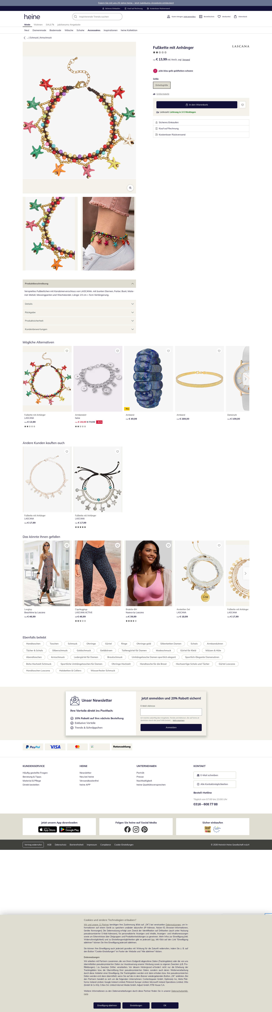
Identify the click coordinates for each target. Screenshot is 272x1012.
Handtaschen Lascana (38, 670)
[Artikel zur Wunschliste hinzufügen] (242, 104)
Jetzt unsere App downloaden (59, 822)
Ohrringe (91, 643)
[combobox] (103, 16)
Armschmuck (46, 37)
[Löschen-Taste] (119, 16)
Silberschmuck (59, 650)
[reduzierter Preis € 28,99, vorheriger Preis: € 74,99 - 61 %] (97, 379)
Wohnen (38, 24)
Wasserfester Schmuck (103, 670)
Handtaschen (33, 643)
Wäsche (69, 30)
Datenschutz (60, 844)
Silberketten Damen (170, 643)
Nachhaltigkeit (144, 780)
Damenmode (39, 30)
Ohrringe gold (144, 643)
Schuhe (80, 30)
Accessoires (94, 30)
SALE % (50, 24)
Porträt (140, 772)
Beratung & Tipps (32, 776)
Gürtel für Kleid (188, 650)
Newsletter (85, 772)
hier (153, 939)
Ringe (124, 643)
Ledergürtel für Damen (86, 657)
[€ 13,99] (47, 379)
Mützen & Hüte (213, 650)
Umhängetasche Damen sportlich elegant (154, 657)
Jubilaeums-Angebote (68, 24)
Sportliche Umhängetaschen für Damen (81, 663)
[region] (136, 963)
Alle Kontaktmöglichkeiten (214, 784)
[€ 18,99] (199, 573)
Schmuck (34, 37)
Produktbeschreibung (36, 283)
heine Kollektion (129, 30)
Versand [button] (186, 59)
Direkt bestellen (31, 784)
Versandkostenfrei (89, 780)
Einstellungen (136, 1005)
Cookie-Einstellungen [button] (123, 844)
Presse (140, 776)
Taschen (54, 643)
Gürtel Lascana (227, 663)
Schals (194, 643)
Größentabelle (162, 94)
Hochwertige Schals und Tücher (192, 663)
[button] (24, 38)
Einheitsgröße (162, 85)
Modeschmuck (163, 650)
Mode (27, 24)
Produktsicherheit (34, 320)
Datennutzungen (173, 924)
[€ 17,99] (47, 479)
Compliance (105, 844)
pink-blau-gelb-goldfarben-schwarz (176, 71)
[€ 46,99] (47, 573)
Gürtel (108, 643)
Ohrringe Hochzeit (121, 663)
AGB (49, 844)
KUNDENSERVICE (34, 766)
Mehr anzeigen (178, 720)
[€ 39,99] (148, 573)
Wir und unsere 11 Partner (96, 924)
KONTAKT (200, 766)
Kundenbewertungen (36, 329)
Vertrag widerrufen (33, 844)
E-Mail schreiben (207, 776)
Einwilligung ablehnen (107, 1005)
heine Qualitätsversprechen (151, 784)
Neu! (26, 30)
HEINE (83, 766)
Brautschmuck (114, 657)
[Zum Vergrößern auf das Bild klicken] (130, 187)
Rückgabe (30, 312)
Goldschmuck (84, 650)
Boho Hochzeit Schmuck (38, 663)
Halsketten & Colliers (70, 670)
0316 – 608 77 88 (206, 804)
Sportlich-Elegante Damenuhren (202, 657)
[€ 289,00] (199, 379)
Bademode (55, 30)
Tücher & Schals (34, 650)
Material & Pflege (32, 780)
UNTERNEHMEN (147, 766)
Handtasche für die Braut (153, 663)
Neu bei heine (87, 776)
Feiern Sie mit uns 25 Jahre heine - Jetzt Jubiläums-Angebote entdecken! (136, 2)
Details (28, 303)
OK (164, 1005)
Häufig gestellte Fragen (35, 772)
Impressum (92, 844)
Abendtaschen (34, 657)
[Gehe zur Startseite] (32, 16)
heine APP (85, 784)
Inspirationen (110, 30)
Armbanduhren (215, 643)
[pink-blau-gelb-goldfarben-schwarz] (155, 71)
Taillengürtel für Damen (134, 650)
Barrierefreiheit (76, 844)
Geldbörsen (106, 650)
